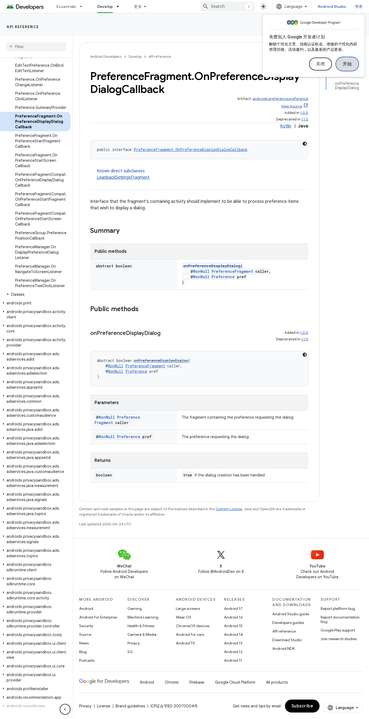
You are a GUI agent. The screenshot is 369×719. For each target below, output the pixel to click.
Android (86, 608)
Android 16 (233, 617)
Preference (223, 276)
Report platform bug (338, 608)
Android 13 (233, 643)
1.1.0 (304, 119)
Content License (229, 509)
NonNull (201, 271)
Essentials (66, 6)
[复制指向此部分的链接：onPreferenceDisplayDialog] (165, 333)
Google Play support (338, 630)
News (84, 643)
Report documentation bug (340, 619)
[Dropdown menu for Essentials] (83, 6)
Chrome (172, 682)
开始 (347, 64)
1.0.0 (304, 112)
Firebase (196, 682)
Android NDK (283, 648)
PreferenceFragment (232, 271)
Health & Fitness (141, 625)
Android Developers (106, 56)
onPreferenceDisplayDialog (212, 265)
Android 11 (233, 660)
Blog (83, 651)
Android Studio (332, 6)
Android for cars (190, 634)
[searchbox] (36, 46)
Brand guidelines (130, 706)
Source (85, 634)
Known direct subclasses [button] (123, 174)
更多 (138, 6)
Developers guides (288, 622)
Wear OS (183, 617)
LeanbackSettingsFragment (123, 177)
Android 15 (233, 625)
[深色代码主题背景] (304, 143)
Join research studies (339, 638)
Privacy (134, 643)
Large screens (188, 608)
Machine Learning (143, 617)
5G (130, 651)
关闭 (320, 64)
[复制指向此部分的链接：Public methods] (144, 309)
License (103, 706)
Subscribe (302, 706)
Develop (105, 6)
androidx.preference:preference (280, 98)
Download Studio (287, 639)
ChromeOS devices (192, 625)
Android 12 (233, 651)
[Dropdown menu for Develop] (120, 6)
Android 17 (233, 608)
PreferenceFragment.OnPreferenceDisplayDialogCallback (190, 149)
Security (86, 625)
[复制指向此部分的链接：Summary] (125, 231)
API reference (22, 26)
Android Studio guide (290, 614)
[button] (35, 294)
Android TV (185, 643)
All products (277, 682)
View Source (291, 106)
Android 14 (233, 634)
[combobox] (227, 6)
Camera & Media (142, 634)
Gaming (135, 608)
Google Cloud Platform (235, 682)
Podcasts (87, 660)
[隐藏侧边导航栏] (65, 709)
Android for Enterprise (98, 617)
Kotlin (285, 126)
